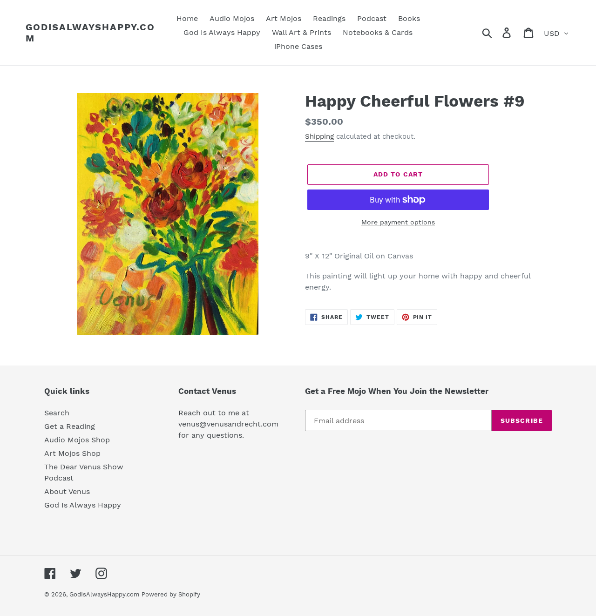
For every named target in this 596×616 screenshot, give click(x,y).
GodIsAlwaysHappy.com (90, 32)
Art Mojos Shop (72, 453)
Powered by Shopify (171, 594)
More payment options (398, 222)
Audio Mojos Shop (77, 439)
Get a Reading (69, 426)
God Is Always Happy (82, 505)
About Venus (67, 491)
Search (56, 412)
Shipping (319, 136)
